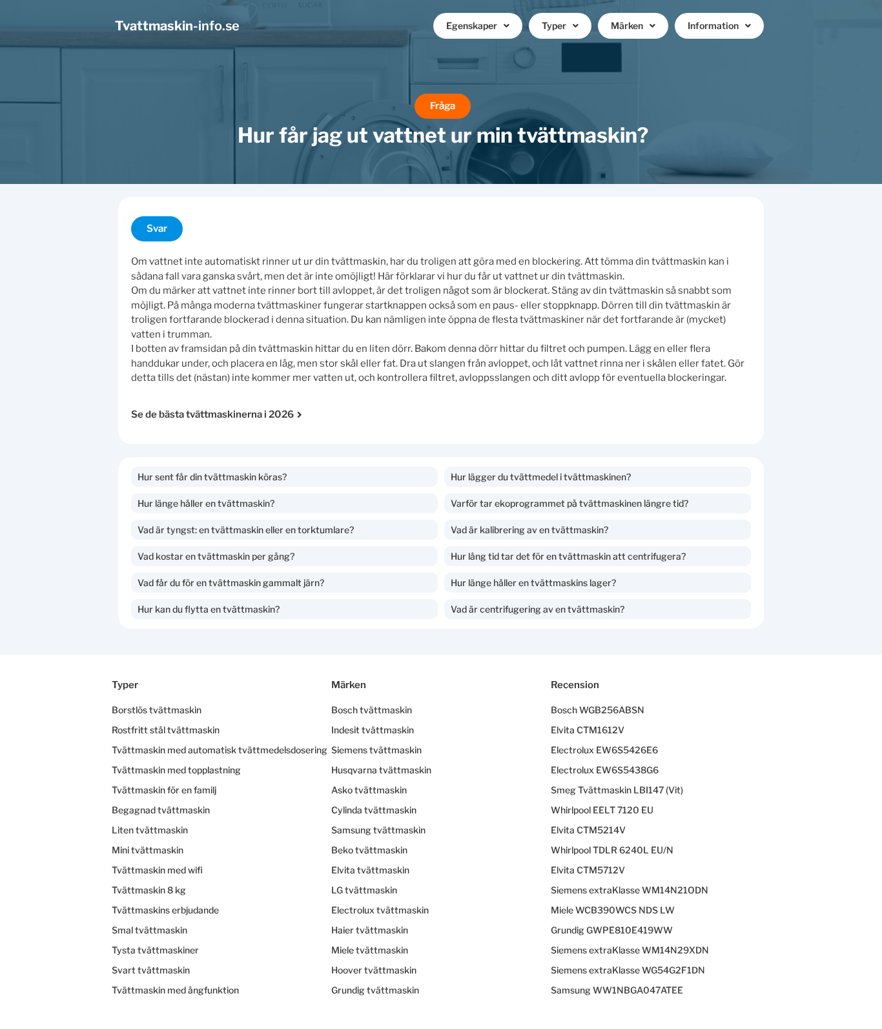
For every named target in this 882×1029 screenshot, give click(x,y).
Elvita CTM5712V (588, 869)
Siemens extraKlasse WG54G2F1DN (628, 969)
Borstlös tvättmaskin (156, 709)
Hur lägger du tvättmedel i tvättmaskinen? (541, 476)
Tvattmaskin (177, 26)
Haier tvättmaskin (369, 929)
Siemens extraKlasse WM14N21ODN (629, 889)
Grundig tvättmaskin (375, 989)
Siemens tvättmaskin (376, 749)
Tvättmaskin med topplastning (176, 769)
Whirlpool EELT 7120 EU (602, 809)
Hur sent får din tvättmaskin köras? (212, 476)
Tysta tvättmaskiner (155, 949)
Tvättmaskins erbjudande (165, 909)
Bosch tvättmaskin (371, 709)
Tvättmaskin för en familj (164, 789)
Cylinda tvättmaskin (373, 809)
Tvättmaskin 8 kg (149, 889)
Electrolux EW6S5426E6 (604, 749)
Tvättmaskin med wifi (157, 869)
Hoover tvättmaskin (373, 969)
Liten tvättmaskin (150, 829)
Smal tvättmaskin (149, 929)
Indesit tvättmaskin (372, 729)
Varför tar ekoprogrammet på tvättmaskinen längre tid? (569, 503)
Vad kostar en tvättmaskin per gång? (216, 556)
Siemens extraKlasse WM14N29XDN (630, 949)
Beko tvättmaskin (369, 849)
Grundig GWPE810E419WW (612, 929)
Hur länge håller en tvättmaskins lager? (533, 582)
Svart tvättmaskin (151, 969)
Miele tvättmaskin (369, 949)
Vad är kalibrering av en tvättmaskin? (529, 529)
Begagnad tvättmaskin (161, 809)
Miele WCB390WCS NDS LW (613, 909)
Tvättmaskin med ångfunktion (175, 989)
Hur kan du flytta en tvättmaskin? (209, 609)
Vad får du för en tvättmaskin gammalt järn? (231, 582)
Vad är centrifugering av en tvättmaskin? (537, 609)
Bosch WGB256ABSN (597, 709)
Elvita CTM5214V (588, 829)
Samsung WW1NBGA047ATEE (617, 989)
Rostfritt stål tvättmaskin (166, 729)
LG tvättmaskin (364, 889)
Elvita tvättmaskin (370, 869)
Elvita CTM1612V (587, 729)
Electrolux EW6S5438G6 (605, 769)
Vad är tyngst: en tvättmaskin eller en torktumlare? (246, 529)
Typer (554, 25)
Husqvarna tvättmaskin (381, 769)
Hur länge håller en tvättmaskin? (206, 503)
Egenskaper (471, 25)
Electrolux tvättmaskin (380, 909)
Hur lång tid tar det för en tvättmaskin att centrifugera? (568, 556)
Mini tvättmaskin (147, 849)
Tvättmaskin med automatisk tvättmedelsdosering (219, 749)
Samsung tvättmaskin (378, 829)
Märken (627, 25)
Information (713, 25)
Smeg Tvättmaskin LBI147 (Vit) (617, 789)
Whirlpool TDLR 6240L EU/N (612, 849)
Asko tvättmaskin (369, 789)
